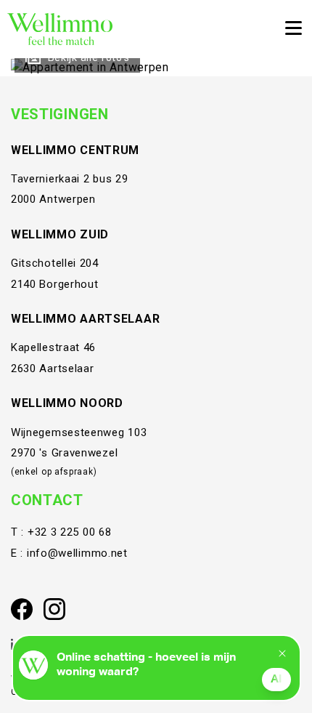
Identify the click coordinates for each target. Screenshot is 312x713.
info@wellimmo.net (77, 553)
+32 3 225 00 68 (70, 532)
